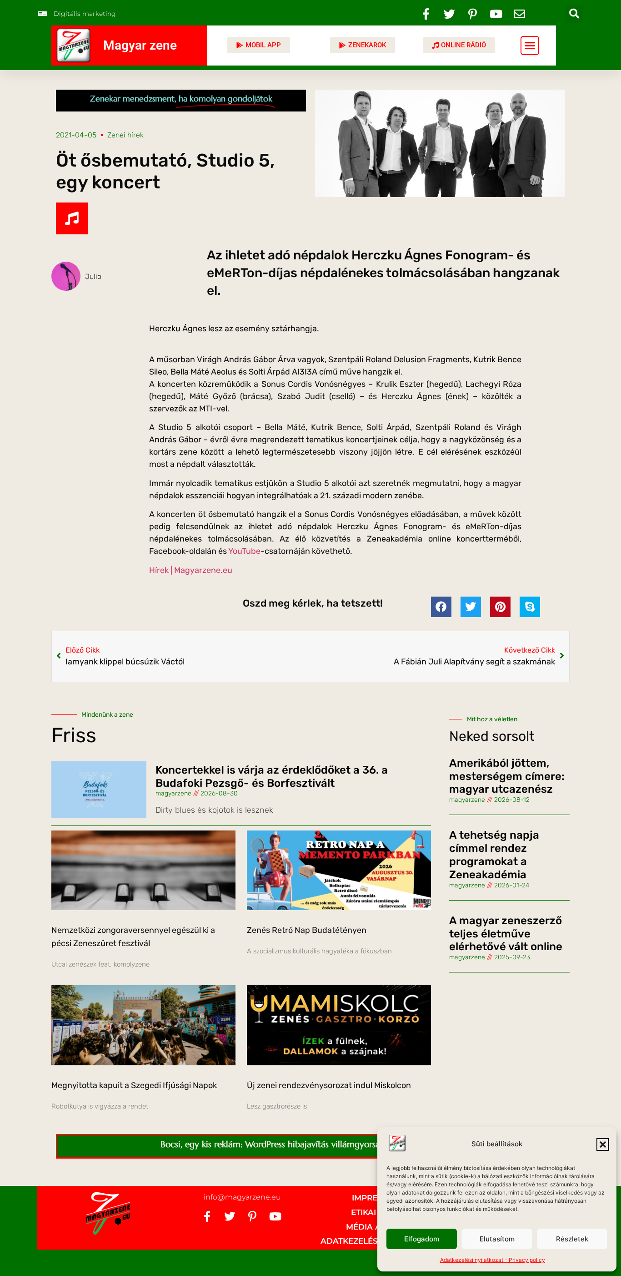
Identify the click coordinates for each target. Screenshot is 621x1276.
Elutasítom (497, 1239)
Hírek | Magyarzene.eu (191, 570)
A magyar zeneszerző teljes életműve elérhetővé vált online (505, 933)
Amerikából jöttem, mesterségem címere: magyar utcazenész (507, 776)
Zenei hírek (125, 135)
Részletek (572, 1239)
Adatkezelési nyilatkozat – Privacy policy (492, 1259)
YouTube (244, 551)
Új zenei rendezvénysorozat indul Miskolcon (329, 1085)
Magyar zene (140, 45)
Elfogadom (421, 1239)
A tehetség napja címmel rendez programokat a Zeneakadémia (494, 855)
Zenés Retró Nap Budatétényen (306, 930)
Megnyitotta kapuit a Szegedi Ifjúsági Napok (134, 1085)
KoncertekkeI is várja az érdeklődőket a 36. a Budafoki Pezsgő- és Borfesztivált (271, 777)
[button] (602, 1144)
